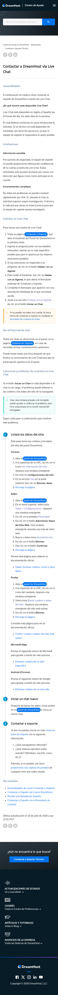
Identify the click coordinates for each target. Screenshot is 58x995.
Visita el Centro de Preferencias (21, 909)
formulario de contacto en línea (25, 319)
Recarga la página (25, 487)
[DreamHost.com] (11, 5)
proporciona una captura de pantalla (30, 767)
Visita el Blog (12, 926)
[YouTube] (41, 977)
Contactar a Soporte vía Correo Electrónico (30, 792)
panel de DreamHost (35, 458)
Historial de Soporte (22, 343)
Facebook (5, 54)
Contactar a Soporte (36, 234)
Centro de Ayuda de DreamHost (16, 45)
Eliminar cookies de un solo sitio (32, 689)
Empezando (36, 45)
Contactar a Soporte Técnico (16, 49)
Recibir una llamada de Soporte (24, 796)
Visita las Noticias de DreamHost (22, 943)
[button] (54, 5)
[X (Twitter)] (23, 977)
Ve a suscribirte (13, 892)
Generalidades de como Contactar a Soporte (30, 788)
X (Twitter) (10, 54)
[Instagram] (29, 977)
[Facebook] (17, 977)
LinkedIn (15, 54)
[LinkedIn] (35, 977)
